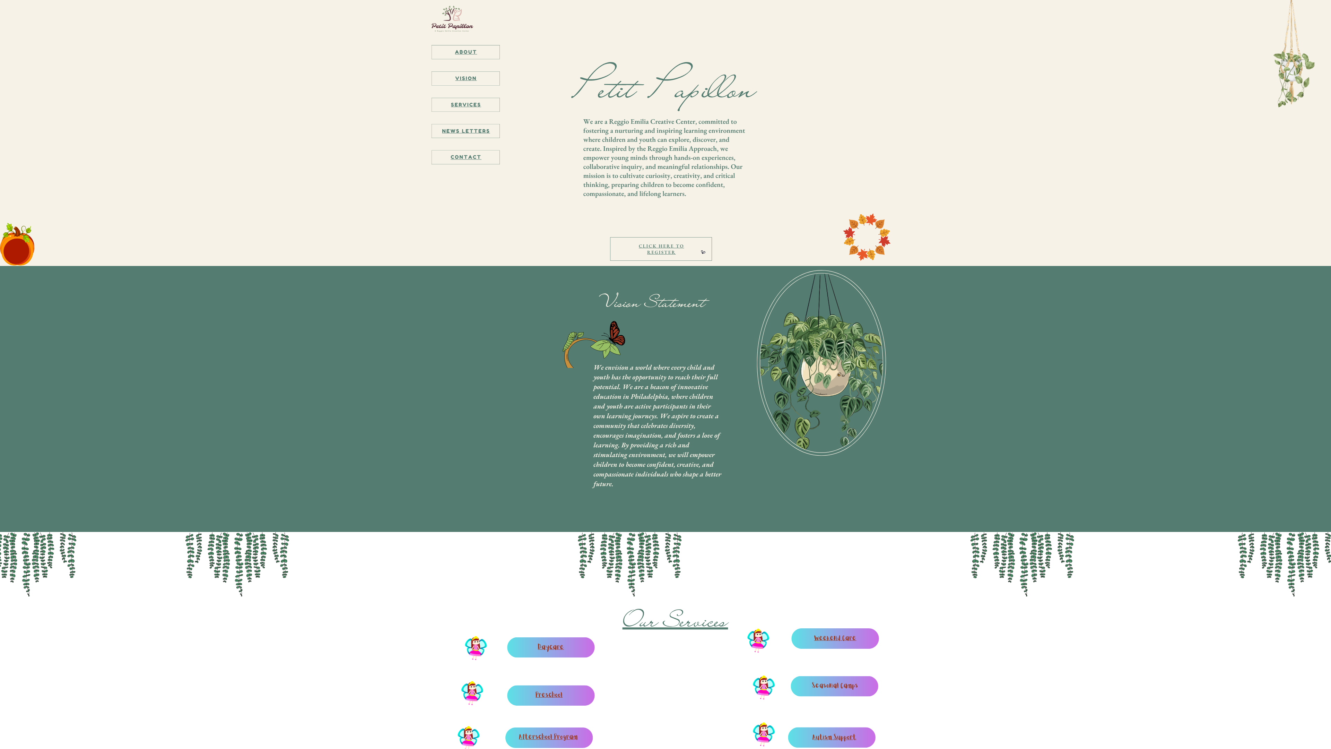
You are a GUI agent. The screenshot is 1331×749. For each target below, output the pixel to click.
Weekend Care (835, 639)
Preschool (549, 695)
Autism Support (834, 738)
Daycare (551, 648)
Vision (466, 78)
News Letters (466, 131)
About (466, 52)
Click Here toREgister (661, 249)
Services (466, 105)
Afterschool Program (548, 737)
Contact (466, 157)
